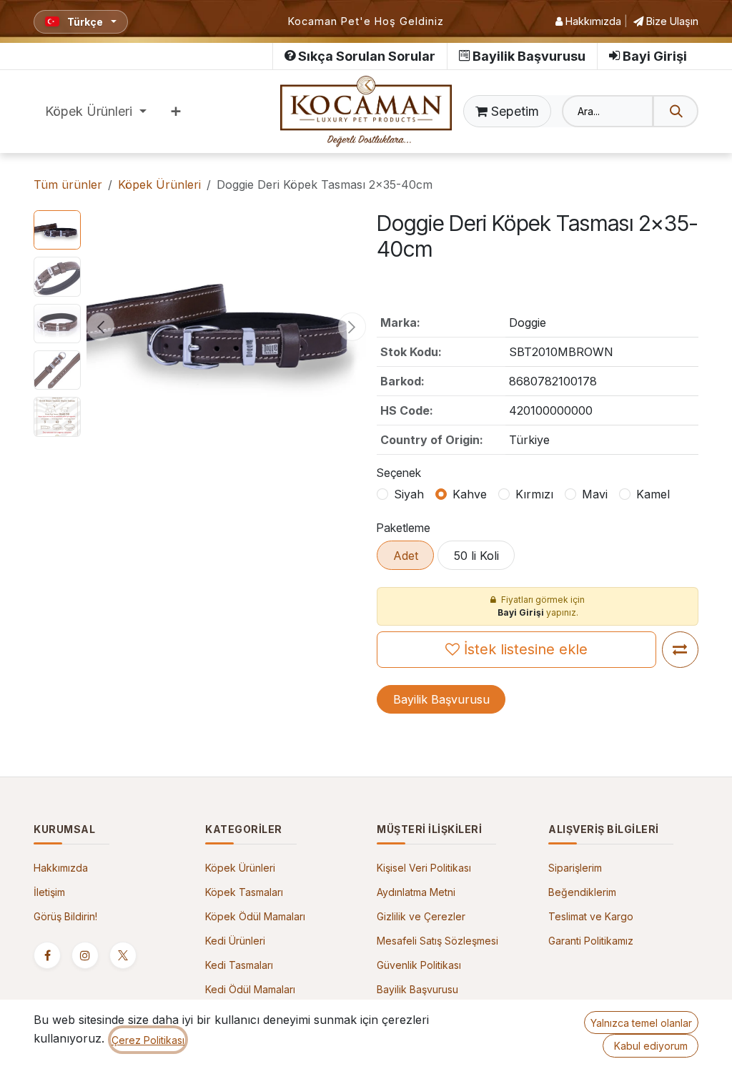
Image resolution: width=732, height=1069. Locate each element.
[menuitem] (96, 111)
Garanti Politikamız (590, 941)
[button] (100, 326)
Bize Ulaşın (670, 21)
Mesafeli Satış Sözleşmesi (437, 941)
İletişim (49, 892)
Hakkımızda (592, 21)
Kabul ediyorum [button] (651, 1046)
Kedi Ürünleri (235, 941)
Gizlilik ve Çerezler (421, 916)
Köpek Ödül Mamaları (255, 916)
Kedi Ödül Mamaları (250, 989)
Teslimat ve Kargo (590, 916)
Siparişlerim (575, 868)
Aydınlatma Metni (416, 892)
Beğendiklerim (582, 892)
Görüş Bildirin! (65, 916)
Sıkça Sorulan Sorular (366, 56)
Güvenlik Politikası (419, 965)
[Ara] (675, 111)
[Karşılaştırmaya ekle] (680, 649)
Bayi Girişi (655, 56)
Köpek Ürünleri (159, 184)
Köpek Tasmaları (244, 892)
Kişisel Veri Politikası (424, 868)
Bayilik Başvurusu (529, 56)
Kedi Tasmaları (239, 965)
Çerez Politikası (148, 1040)
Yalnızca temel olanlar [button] (641, 1023)
